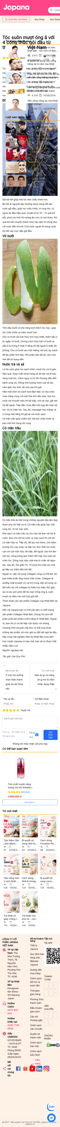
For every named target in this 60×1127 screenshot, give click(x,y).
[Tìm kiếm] (51, 10)
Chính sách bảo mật (36, 1044)
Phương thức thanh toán (37, 1001)
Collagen (34, 600)
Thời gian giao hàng (35, 992)
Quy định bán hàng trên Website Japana (37, 959)
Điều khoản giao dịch (36, 1010)
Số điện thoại (42, 698)
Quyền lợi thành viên (35, 1036)
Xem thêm (29, 802)
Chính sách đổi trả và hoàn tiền (36, 982)
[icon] (18, 1070)
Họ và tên (9, 698)
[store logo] (16, 7)
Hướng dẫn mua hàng (36, 971)
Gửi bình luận (50, 735)
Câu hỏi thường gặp (36, 1018)
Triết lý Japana (34, 947)
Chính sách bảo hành (36, 1053)
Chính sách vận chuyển (36, 1027)
